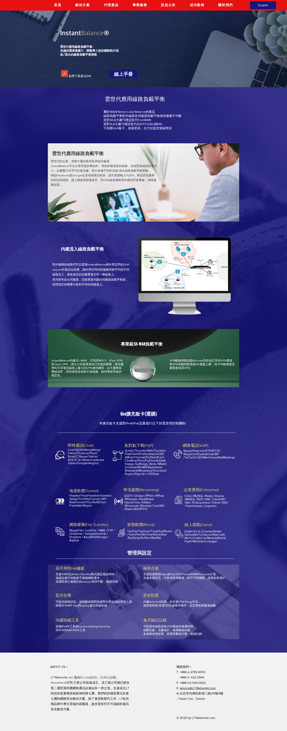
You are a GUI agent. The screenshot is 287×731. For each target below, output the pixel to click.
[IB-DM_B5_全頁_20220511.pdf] (64, 74)
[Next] (265, 49)
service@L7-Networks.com (198, 688)
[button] (82, 5)
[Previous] (21, 49)
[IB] (143, 77)
